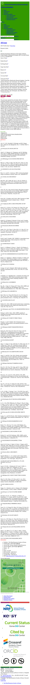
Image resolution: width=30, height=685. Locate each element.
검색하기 (16, 36)
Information (3, 539)
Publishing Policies (10, 19)
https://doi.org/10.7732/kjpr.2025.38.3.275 (16, 556)
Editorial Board (9, 16)
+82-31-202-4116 (7, 675)
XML (4, 96)
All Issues (5, 12)
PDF (2, 96)
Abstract (2, 97)
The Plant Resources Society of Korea (12, 683)
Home (4, 10)
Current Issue (6, 11)
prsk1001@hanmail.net (6, 676)
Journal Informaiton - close (16, 667)
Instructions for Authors (11, 18)
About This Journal (10, 15)
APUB (3, 679)
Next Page (12, 45)
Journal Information (8, 14)
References (3, 139)
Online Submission (5, 602)
